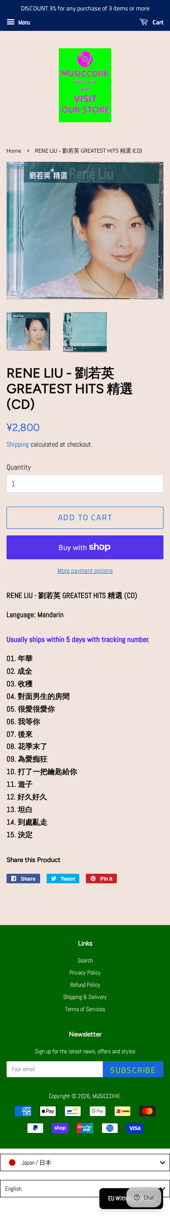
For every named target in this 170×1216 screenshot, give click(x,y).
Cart (157, 22)
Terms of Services (85, 1009)
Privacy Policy (85, 972)
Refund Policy (85, 985)
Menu (23, 22)
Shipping (18, 444)
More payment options (85, 570)
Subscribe (133, 1070)
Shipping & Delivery (85, 997)
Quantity (19, 467)
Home (14, 151)
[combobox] (85, 1162)
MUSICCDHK (106, 1096)
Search (85, 960)
